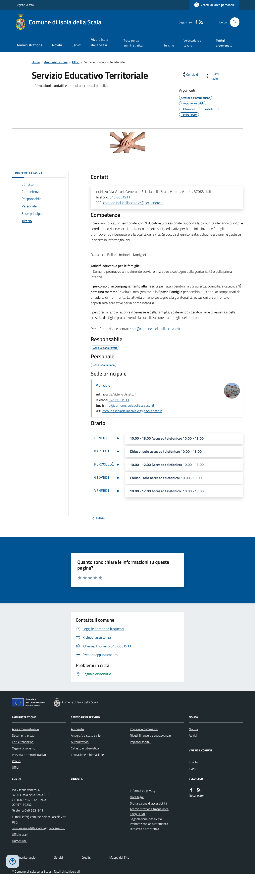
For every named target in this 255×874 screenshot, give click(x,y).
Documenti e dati (23, 735)
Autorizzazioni (80, 741)
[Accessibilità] (12, 861)
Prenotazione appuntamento (149, 823)
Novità (57, 45)
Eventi (193, 768)
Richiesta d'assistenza (144, 828)
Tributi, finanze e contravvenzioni (151, 735)
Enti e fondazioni (23, 741)
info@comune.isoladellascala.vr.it (129, 405)
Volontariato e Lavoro (192, 43)
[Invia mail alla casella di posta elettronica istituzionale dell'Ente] (44, 817)
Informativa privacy (142, 790)
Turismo (169, 45)
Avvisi (193, 735)
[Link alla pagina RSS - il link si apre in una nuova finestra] (201, 22)
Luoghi (193, 762)
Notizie (193, 729)
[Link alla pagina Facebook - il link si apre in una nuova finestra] (196, 22)
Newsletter (196, 795)
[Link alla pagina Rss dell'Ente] (198, 789)
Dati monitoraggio (23, 857)
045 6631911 (120, 197)
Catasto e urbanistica (85, 748)
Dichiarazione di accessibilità (148, 803)
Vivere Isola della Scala (99, 42)
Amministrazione (29, 45)
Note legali (137, 797)
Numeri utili (19, 840)
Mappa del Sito (119, 857)
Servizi (76, 45)
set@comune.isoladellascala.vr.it (156, 328)
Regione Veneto (25, 5)
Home (36, 62)
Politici (16, 761)
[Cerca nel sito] (233, 22)
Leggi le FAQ (138, 814)
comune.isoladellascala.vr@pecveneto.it (133, 202)
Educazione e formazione (87, 754)
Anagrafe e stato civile (86, 735)
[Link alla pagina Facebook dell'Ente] (191, 789)
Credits (86, 857)
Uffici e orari (19, 834)
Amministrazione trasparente (149, 809)
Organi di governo (23, 748)
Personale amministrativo (29, 754)
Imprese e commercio (144, 729)
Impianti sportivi (140, 741)
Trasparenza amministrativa (133, 43)
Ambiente (77, 729)
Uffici (75, 62)
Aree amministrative (25, 729)
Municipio (102, 385)
